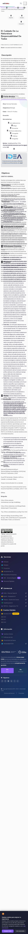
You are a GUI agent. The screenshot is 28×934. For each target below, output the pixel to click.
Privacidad (21, 693)
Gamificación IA (8, 603)
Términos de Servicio (9, 693)
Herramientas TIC (8, 571)
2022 (4, 617)
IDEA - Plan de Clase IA (10, 593)
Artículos (5, 562)
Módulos (5, 565)
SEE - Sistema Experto (11, 578)
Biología (21, 7)
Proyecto (3, 7)
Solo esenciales (20, 931)
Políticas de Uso (8, 637)
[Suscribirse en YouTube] (8, 681)
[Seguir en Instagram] (5, 681)
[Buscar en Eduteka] (20, 3)
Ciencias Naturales (12, 7)
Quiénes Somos (8, 634)
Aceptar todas (8, 931)
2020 (4, 622)
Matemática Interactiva (9, 574)
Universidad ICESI (8, 643)
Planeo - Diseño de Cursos (11, 599)
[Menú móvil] (25, 3)
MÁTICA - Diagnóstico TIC (10, 606)
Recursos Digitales (9, 581)
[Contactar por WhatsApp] (17, 681)
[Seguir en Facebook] (2, 681)
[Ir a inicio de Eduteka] (6, 3)
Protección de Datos (10, 640)
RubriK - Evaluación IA (9, 596)
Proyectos (7, 568)
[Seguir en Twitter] (14, 681)
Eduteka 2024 (10, 613)
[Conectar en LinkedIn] (11, 681)
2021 (4, 619)
